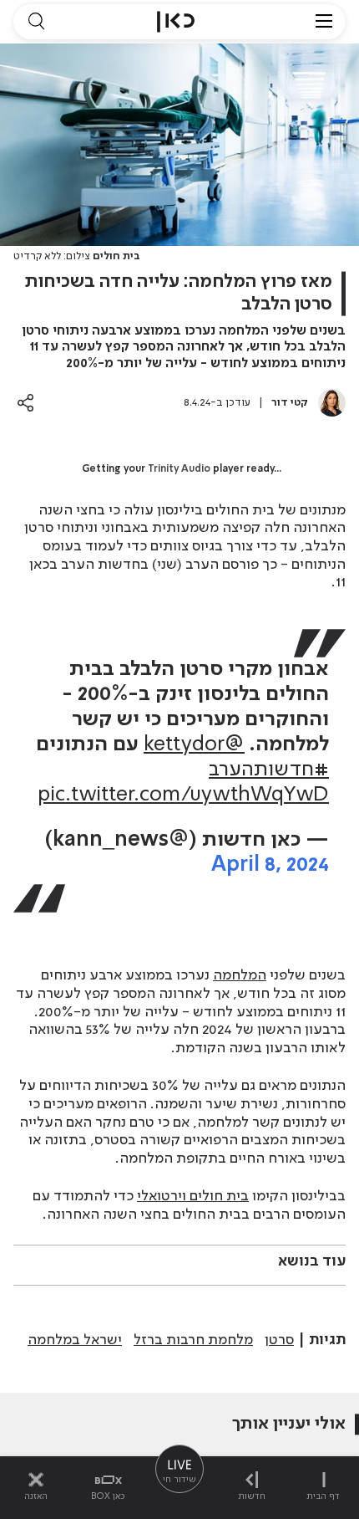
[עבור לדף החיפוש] (36, 22)
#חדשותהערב (269, 770)
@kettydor (194, 744)
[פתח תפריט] (323, 21)
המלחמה (239, 975)
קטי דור (289, 402)
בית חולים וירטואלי (193, 1196)
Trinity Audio (179, 469)
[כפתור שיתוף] (25, 403)
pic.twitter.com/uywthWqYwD (183, 795)
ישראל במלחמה (75, 1340)
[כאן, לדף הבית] (176, 21)
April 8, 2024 (270, 865)
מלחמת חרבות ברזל (193, 1340)
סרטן (279, 1340)
